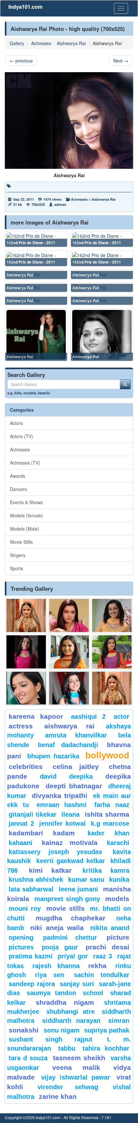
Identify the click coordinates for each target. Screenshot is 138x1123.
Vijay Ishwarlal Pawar (75, 1077)
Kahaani (20, 842)
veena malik (76, 1067)
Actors (16, 423)
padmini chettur (70, 937)
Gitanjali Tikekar (32, 814)
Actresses (41, 43)
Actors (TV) (21, 436)
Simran (118, 1020)
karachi (44, 392)
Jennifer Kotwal (62, 823)
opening (21, 937)
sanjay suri (77, 983)
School (93, 992)
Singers (17, 555)
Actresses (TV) (25, 462)
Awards (17, 476)
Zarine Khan (58, 1096)
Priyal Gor (73, 956)
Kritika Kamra (105, 870)
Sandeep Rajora (32, 983)
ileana (71, 814)
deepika (81, 776)
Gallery (17, 43)
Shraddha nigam (65, 1002)
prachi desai (107, 947)
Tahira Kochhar (105, 1048)
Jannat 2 (21, 823)
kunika (119, 879)
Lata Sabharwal (31, 889)
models (29, 392)
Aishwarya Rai (71, 43)
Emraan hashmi (62, 804)
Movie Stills (21, 542)
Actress (21, 726)
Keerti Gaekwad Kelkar (70, 860)
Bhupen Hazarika (53, 756)
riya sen (53, 974)
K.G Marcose (110, 823)
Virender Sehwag (68, 1086)
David (48, 776)
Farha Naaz (111, 804)
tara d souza (28, 1057)
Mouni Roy (25, 908)
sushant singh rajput (50, 1039)
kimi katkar (50, 870)
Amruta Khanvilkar (76, 735)
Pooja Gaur (60, 947)
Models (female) (26, 515)
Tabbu (66, 1048)
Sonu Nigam (62, 1030)
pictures (21, 947)
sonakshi (24, 1030)
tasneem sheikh (79, 1057)
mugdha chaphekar (70, 918)
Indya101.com (25, 6)
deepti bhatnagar (74, 786)
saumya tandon (51, 992)
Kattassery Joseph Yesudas (55, 851)
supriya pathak (106, 1030)
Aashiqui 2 (88, 716)
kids (18, 392)
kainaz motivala (70, 842)
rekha (97, 965)
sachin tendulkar (101, 974)
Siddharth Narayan (71, 1020)
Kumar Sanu (86, 879)
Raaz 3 (102, 956)
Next (120, 60)
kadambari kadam (42, 833)
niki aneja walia (57, 927)
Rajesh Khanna (56, 965)
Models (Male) (24, 528)
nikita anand (109, 927)
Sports (16, 568)
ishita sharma (107, 814)
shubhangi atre (70, 1011)
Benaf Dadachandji (68, 744)
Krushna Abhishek (36, 879)
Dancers (18, 489)
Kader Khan (108, 833)
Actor (121, 716)
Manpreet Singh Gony (67, 898)
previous (21, 60)
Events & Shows (26, 502)
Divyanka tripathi (59, 795)
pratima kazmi (31, 956)
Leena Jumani (78, 889)
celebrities (26, 766)
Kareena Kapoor (36, 716)
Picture (118, 937)
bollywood (107, 755)
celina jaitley (76, 766)
